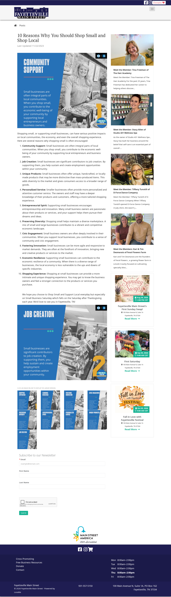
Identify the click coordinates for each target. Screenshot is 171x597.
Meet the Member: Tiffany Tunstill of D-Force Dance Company (131, 191)
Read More (131, 318)
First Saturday (132, 361)
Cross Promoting (25, 558)
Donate (157, 2)
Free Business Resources (29, 562)
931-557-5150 (85, 585)
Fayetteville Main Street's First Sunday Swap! (132, 308)
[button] (152, 9)
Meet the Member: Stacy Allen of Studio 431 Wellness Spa (129, 131)
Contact (20, 569)
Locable (17, 592)
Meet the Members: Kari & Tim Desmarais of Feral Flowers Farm (129, 251)
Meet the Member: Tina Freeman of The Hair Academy (130, 72)
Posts (22, 25)
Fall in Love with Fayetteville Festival (132, 418)
